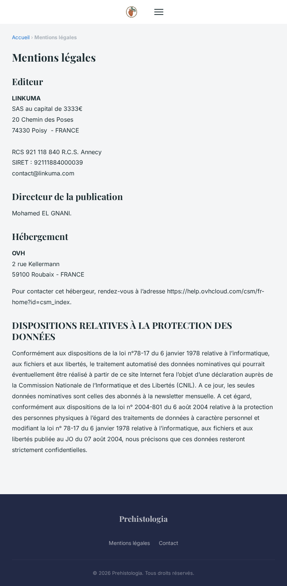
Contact (168, 543)
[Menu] (158, 12)
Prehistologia (143, 518)
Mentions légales (129, 543)
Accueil (21, 37)
